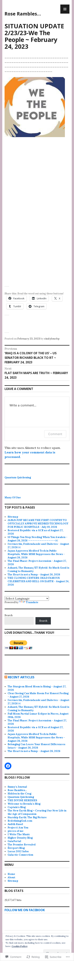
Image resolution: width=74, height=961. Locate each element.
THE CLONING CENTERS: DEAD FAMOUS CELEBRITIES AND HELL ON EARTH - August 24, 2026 (38, 581)
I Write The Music (19, 834)
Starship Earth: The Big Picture (27, 817)
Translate (32, 602)
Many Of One (13, 497)
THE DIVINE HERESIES (22, 800)
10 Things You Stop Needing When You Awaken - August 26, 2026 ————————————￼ (37, 539)
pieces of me (16, 831)
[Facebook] (8, 766)
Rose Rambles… (23, 13)
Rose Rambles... (17, 790)
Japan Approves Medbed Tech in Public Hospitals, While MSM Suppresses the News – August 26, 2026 (36, 738)
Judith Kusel (15, 824)
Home (11, 874)
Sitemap (13, 516)
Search (9, 615)
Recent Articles (21, 677)
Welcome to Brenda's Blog (24, 803)
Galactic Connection (20, 854)
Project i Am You (18, 827)
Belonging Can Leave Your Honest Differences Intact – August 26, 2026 (36, 746)
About (11, 877)
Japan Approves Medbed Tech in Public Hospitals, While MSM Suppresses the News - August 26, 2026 (36, 554)
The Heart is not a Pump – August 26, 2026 (34, 751)
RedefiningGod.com (20, 820)
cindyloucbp (52, 338)
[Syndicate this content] (6, 677)
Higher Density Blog (20, 837)
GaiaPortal (14, 841)
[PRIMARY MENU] (64, 9)
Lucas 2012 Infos (18, 851)
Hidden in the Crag (19, 793)
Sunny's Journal (17, 786)
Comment (55, 434)
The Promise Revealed (22, 844)
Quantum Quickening (18, 477)
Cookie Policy (20, 946)
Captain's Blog (17, 807)
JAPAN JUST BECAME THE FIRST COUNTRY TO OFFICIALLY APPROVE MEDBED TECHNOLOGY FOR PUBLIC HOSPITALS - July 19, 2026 (38, 524)
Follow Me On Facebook (25, 910)
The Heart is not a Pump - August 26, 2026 (34, 574)
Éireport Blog (16, 848)
